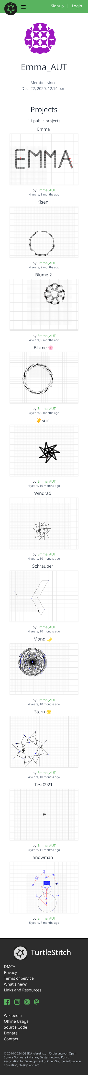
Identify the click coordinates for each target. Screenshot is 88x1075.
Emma (43, 129)
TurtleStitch (51, 952)
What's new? (15, 984)
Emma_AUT (46, 190)
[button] (23, 7)
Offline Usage (16, 1021)
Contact (11, 1039)
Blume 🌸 (43, 347)
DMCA (9, 966)
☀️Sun (43, 420)
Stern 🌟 (43, 712)
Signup (57, 6)
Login (77, 6)
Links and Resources (22, 990)
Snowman (43, 857)
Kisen (43, 202)
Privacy (10, 972)
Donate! (11, 1033)
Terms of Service (19, 978)
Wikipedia (13, 1015)
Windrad (43, 493)
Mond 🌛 (43, 639)
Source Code (15, 1027)
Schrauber (43, 566)
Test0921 (43, 784)
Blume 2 (43, 275)
